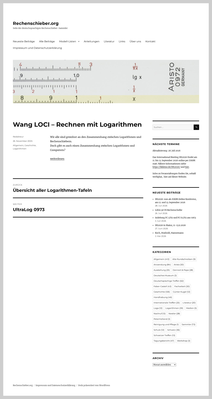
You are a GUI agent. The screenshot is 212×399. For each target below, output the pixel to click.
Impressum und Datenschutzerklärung (37, 47)
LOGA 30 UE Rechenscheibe (168, 210)
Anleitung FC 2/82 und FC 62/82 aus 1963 (175, 217)
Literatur (109, 41)
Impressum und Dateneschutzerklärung (55, 385)
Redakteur (18, 136)
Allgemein (18, 145)
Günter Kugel (181, 292)
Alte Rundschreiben (184, 259)
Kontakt (150, 41)
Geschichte (30, 145)
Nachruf (159, 313)
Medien (191, 308)
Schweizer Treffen (164, 335)
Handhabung (163, 297)
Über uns (135, 41)
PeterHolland (162, 319)
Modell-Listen (67, 41)
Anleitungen (91, 41)
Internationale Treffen (167, 302)
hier (187, 167)
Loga (158, 308)
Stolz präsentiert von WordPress (94, 385)
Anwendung (162, 264)
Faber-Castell (162, 286)
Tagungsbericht (164, 340)
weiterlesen (57, 158)
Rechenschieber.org (36, 23)
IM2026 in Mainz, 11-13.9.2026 (170, 225)
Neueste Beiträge (24, 41)
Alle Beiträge (47, 41)
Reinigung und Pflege (166, 324)
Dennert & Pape (183, 270)
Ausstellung (162, 270)
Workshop (183, 340)
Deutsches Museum (165, 275)
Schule (159, 330)
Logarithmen (19, 148)
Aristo (179, 264)
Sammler (188, 324)
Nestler (174, 313)
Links (122, 41)
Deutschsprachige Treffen (169, 281)
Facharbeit (182, 286)
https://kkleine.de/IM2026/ (166, 167)
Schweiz (173, 330)
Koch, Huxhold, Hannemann (169, 233)
